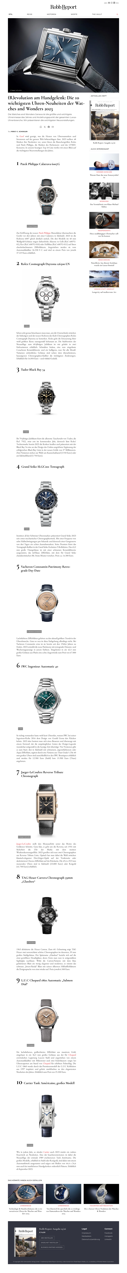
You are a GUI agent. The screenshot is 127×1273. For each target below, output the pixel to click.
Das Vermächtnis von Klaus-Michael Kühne (104, 205)
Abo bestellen (47, 1238)
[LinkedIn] (114, 3)
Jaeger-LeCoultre (23, 843)
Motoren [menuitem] (51, 14)
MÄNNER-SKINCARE (104, 172)
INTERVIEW (104, 201)
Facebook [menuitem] (108, 1233)
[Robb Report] (63, 7)
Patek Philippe (45, 232)
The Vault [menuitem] (97, 14)
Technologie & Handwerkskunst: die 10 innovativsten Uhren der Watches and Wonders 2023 (25, 1211)
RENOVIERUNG (104, 260)
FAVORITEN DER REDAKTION (101, 1206)
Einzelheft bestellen (49, 1243)
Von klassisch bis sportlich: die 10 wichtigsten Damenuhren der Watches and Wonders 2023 (63, 1211)
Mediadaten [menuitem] (86, 1236)
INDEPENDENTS (104, 230)
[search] (117, 14)
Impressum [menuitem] (86, 1233)
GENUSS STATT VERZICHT (104, 289)
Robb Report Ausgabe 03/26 (104, 143)
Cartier (46, 1152)
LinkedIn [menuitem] (108, 1239)
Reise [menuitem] (29, 14)
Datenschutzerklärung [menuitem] (91, 1239)
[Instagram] (111, 3)
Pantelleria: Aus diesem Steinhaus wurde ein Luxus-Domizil (104, 264)
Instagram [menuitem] (109, 1236)
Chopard (72, 1054)
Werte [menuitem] (74, 14)
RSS (117, 3)
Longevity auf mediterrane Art (104, 292)
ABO (105, 3)
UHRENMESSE (25, 1206)
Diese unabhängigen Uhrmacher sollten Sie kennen (104, 234)
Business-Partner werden (51, 1247)
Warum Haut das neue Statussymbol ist (104, 176)
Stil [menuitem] (11, 14)
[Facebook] (109, 3)
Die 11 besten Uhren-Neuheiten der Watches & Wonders (101, 1210)
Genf (22, 136)
